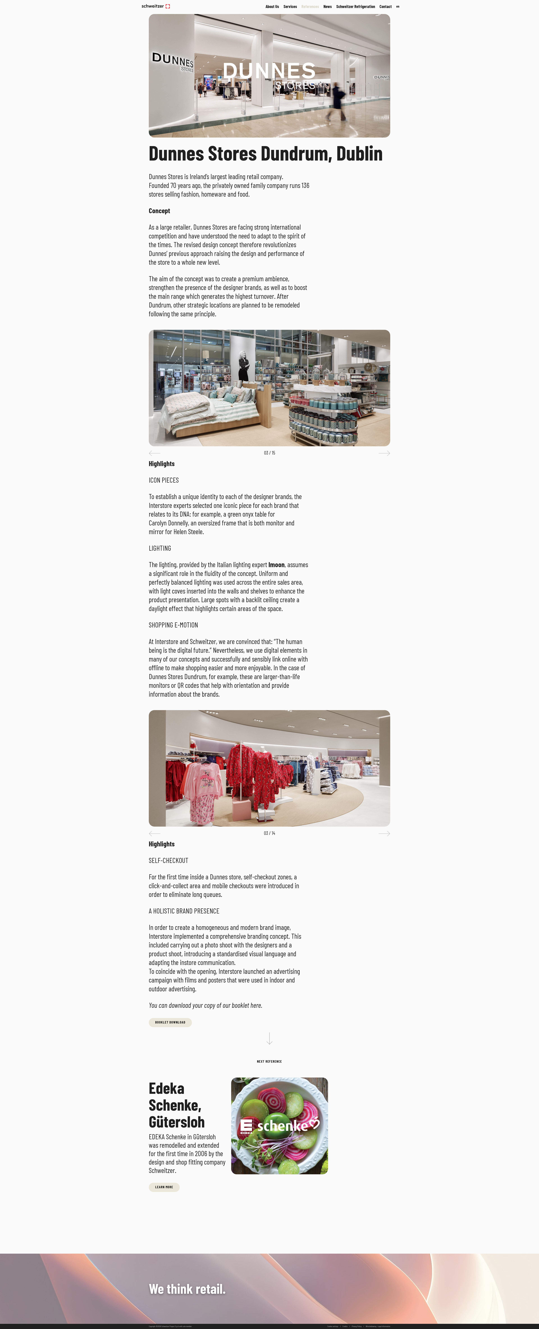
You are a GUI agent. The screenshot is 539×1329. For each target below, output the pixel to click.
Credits (345, 1326)
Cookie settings (332, 1326)
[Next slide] (384, 453)
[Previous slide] (154, 453)
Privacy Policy (357, 1326)
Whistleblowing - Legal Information (378, 1326)
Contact (386, 6)
